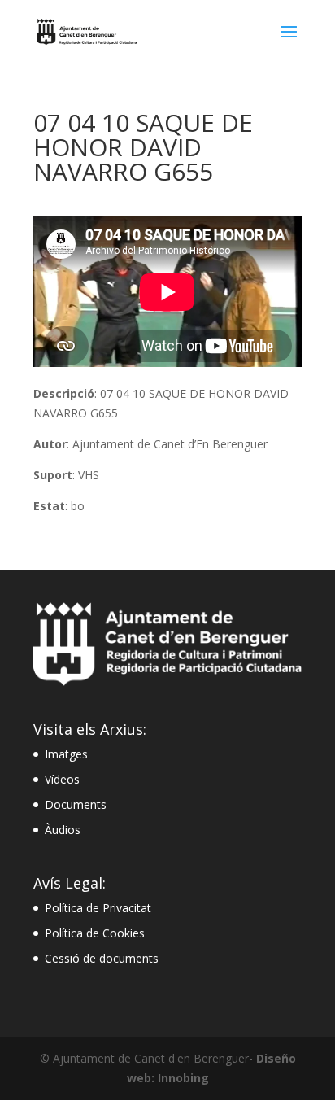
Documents (76, 804)
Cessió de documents (102, 958)
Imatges (66, 754)
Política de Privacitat (98, 907)
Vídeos (62, 779)
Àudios (62, 829)
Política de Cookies (95, 933)
